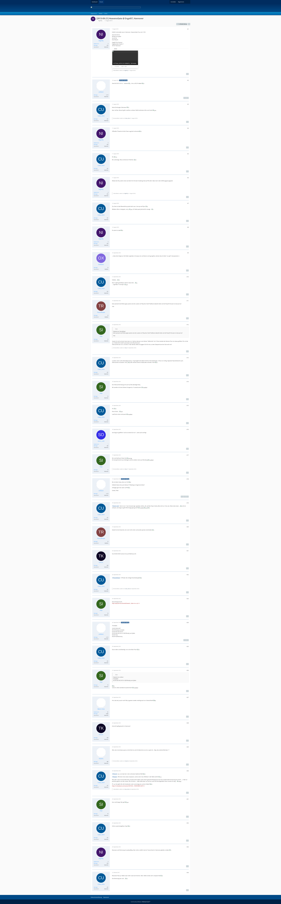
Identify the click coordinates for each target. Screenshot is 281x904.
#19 (188, 503)
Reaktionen (96, 43)
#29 (188, 747)
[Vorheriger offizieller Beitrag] (184, 497)
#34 (188, 872)
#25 (188, 646)
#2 (188, 80)
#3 (188, 104)
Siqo (126, 347)
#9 (188, 253)
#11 (188, 300)
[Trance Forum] (140, 8)
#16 (188, 429)
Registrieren (181, 2)
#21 (188, 550)
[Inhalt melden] (187, 74)
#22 (188, 574)
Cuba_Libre (127, 118)
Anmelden (173, 2)
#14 (188, 381)
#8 (188, 227)
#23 (188, 598)
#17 (188, 455)
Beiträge (95, 45)
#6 (188, 177)
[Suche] (187, 2)
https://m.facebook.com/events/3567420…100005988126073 (128, 786)
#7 (188, 203)
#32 (188, 823)
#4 (188, 128)
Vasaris (126, 761)
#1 (188, 29)
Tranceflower (116, 578)
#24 (188, 622)
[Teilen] (189, 24)
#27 (188, 697)
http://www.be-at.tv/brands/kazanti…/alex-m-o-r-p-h (125, 603)
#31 (188, 799)
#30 (188, 771)
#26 (188, 670)
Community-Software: (140, 901)
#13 (188, 357)
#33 (188, 847)
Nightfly (100, 20)
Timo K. (115, 774)
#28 (188, 723)
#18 (188, 479)
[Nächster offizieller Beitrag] (187, 98)
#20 (188, 527)
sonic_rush (116, 506)
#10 (188, 277)
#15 (188, 405)
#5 (188, 154)
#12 (188, 324)
